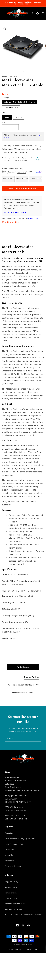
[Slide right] (28, 71)
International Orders (13, 909)
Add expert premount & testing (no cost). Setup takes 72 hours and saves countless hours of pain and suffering (22, 149)
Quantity (5, 122)
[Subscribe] (38, 739)
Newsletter (9, 861)
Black (6, 117)
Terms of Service (11, 208)
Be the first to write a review (23, 692)
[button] (3, 13)
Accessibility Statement (15, 904)
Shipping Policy (11, 882)
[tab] (31, 677)
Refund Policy (11, 887)
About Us (9, 855)
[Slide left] (17, 71)
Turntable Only (11, 108)
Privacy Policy (11, 898)
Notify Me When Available (15, 212)
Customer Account (13, 866)
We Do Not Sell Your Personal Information (23, 915)
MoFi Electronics (9, 76)
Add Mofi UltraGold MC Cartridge (19, 102)
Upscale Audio (26, 945)
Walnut (19, 117)
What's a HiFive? (34, 218)
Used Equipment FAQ (14, 844)
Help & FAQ (10, 850)
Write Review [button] (23, 667)
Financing (9, 833)
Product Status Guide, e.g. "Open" (20, 839)
